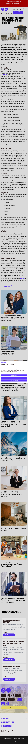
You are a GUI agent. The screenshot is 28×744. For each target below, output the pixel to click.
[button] (4, 363)
